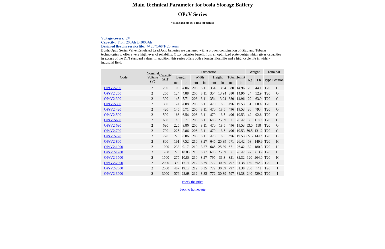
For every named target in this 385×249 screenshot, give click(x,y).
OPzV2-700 (112, 131)
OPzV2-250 (112, 93)
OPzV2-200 (112, 88)
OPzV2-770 (112, 136)
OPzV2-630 (112, 125)
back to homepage (192, 189)
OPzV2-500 (112, 115)
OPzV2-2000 (113, 163)
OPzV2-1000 (113, 147)
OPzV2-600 (112, 120)
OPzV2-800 (112, 141)
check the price (192, 182)
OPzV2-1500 (113, 157)
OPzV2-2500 (113, 168)
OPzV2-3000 (113, 173)
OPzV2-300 (112, 99)
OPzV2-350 (112, 104)
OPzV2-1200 (113, 152)
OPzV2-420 (112, 109)
